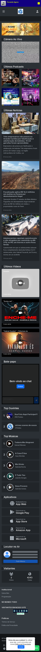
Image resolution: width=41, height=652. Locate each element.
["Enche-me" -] (20, 313)
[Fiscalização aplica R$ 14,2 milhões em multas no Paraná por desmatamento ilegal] (20, 187)
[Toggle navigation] (3, 11)
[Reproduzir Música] (9, 443)
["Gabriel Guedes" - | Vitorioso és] (20, 343)
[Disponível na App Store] (20, 521)
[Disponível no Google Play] (20, 512)
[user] (37, 11)
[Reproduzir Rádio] (38, 3)
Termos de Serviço (8, 622)
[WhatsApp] (4, 645)
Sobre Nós (5, 593)
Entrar (20, 386)
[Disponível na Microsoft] (20, 538)
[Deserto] (20, 283)
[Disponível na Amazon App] (20, 529)
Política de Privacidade (10, 625)
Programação (6, 596)
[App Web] (20, 503)
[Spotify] (4, 648)
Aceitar (21, 647)
